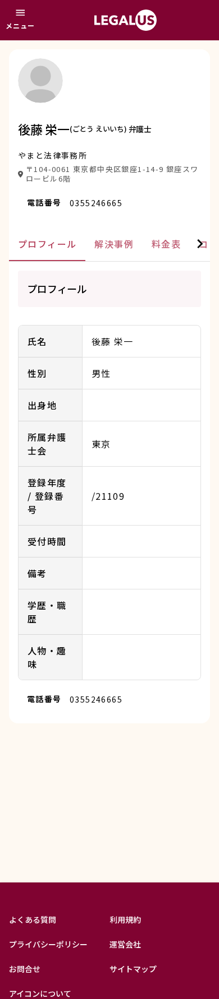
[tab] (47, 244)
